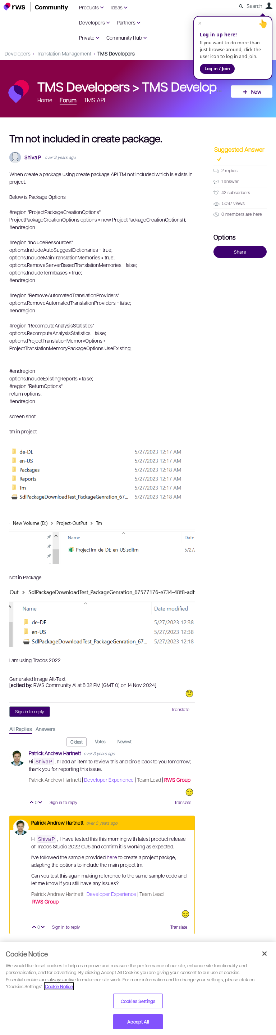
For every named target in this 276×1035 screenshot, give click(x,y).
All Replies (20, 729)
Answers (45, 729)
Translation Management (64, 53)
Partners (126, 22)
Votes (100, 741)
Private (87, 37)
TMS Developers (116, 53)
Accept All (137, 1021)
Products (89, 7)
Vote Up (32, 803)
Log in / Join (217, 69)
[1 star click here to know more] (189, 693)
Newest (125, 741)
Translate (180, 709)
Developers (92, 22)
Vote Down (40, 803)
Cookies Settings (138, 1001)
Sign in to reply (29, 711)
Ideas (117, 7)
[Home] (36, 7)
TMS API (94, 100)
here (112, 857)
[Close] (264, 954)
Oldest (76, 742)
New (256, 91)
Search (254, 6)
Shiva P (32, 157)
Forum (68, 100)
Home (44, 100)
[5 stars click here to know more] (189, 792)
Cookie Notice (59, 986)
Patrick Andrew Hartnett (55, 753)
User (268, 5)
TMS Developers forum (206, 86)
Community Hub (124, 37)
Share (240, 252)
